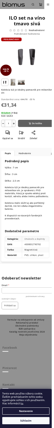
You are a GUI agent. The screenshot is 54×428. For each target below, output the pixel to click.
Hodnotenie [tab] (25, 153)
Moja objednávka (28, 334)
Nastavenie (26, 411)
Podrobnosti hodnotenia (27, 33)
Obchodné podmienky (27, 325)
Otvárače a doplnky (34, 238)
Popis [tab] (8, 153)
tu (22, 403)
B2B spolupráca (27, 328)
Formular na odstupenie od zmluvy (25, 319)
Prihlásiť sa (10, 305)
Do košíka (37, 123)
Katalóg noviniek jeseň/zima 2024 (27, 331)
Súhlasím (26, 420)
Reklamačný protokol (27, 322)
